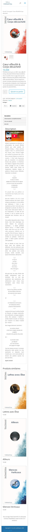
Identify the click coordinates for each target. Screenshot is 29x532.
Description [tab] (7, 116)
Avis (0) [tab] (6, 124)
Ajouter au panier (17, 92)
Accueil (4, 11)
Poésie (10, 100)
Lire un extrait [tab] (8, 121)
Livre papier (9, 11)
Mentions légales (7, 530)
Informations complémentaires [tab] (12, 118)
